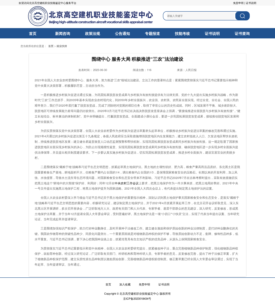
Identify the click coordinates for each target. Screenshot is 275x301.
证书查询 (242, 33)
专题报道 (152, 33)
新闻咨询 (62, 33)
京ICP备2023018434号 (137, 298)
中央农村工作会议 (127, 183)
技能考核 (182, 33)
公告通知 (122, 33)
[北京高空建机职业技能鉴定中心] (90, 16)
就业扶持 (61, 46)
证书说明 (251, 3)
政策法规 (92, 33)
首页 (32, 33)
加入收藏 (125, 284)
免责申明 (238, 3)
